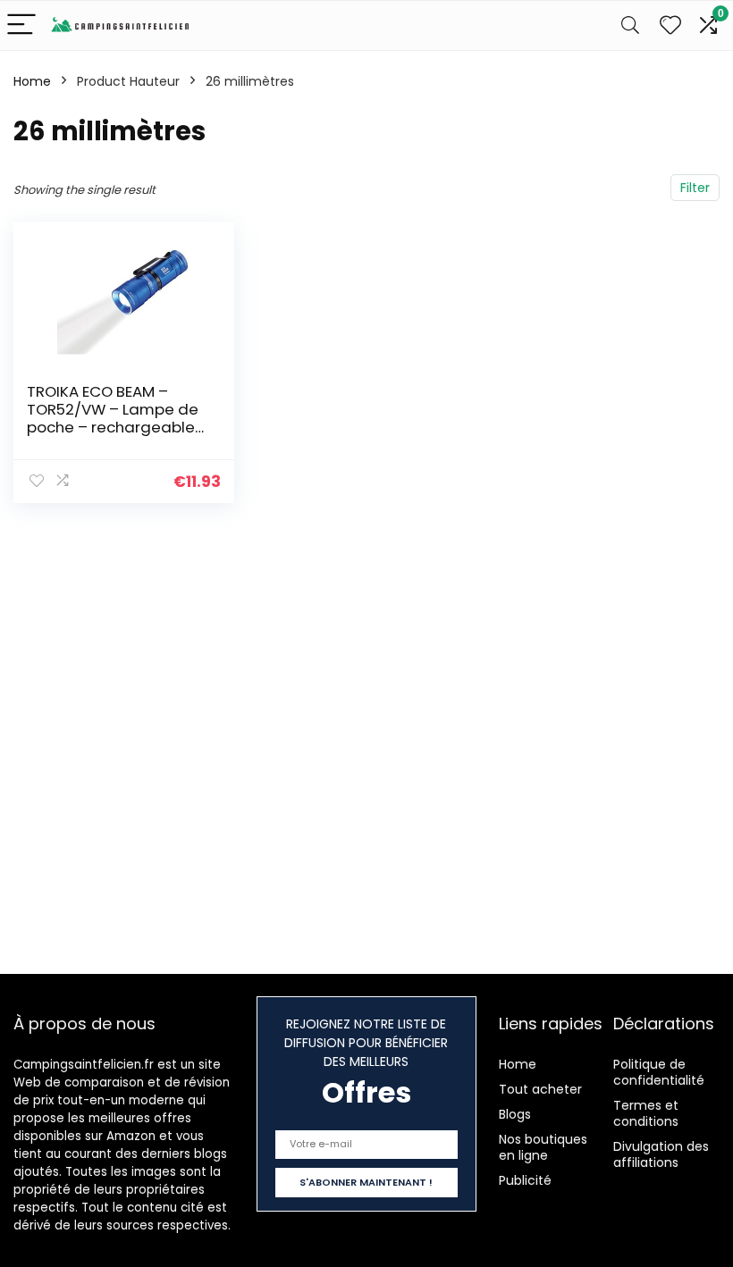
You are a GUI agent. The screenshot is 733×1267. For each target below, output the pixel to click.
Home (32, 81)
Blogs (515, 1114)
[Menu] (21, 25)
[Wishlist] (670, 25)
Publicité (525, 1180)
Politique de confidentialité (658, 1072)
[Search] (630, 25)
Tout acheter (540, 1089)
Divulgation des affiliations (661, 1154)
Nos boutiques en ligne (543, 1147)
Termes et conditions (645, 1113)
